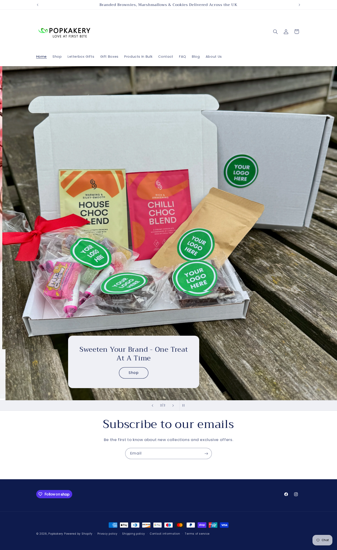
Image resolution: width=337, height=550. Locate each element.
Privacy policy (107, 534)
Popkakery (55, 534)
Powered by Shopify (78, 534)
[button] (275, 31)
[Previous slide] (152, 405)
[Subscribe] (206, 453)
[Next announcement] (299, 4)
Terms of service (197, 534)
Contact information (165, 534)
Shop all (60, 372)
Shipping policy (133, 534)
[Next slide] (173, 405)
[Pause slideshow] (185, 405)
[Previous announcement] (38, 4)
